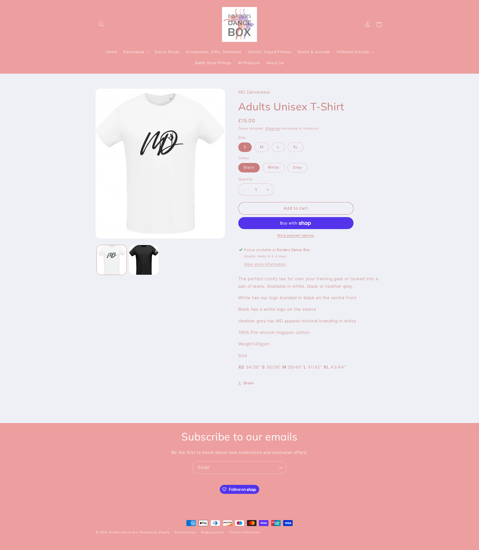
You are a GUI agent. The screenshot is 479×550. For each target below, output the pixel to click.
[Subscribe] (280, 467)
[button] (101, 24)
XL (295, 147)
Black (249, 167)
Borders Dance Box (123, 532)
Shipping (272, 128)
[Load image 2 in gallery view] (144, 260)
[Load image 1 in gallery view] (111, 260)
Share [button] (248, 383)
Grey (297, 167)
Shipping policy (212, 532)
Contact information (244, 532)
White (273, 167)
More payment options (295, 235)
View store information (265, 264)
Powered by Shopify (154, 532)
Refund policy (185, 532)
